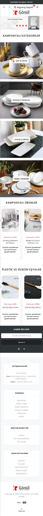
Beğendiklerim (21, 473)
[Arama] (10, 7)
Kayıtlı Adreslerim (21, 467)
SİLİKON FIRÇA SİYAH (10, 307)
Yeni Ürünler (21, 442)
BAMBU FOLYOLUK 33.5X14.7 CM (33, 241)
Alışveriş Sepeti (21, 470)
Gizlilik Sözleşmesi (21, 407)
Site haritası (21, 400)
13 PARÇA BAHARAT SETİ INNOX (10, 241)
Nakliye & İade (21, 404)
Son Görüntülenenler (21, 439)
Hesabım (21, 461)
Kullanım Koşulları (21, 410)
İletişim (21, 416)
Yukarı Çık (21, 511)
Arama (21, 435)
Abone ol (21, 342)
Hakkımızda (21, 413)
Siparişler (21, 464)
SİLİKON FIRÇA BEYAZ (33, 307)
